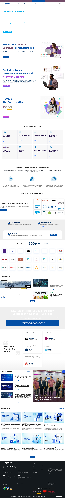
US (52, 483)
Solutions (36, 3)
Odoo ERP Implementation (24, 135)
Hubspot (51, 292)
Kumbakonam (55, 470)
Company (20, 3)
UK (52, 479)
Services (25, 3)
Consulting (31, 3)
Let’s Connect (54, 3)
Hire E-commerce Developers (40, 150)
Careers (42, 469)
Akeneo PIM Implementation (40, 135)
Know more (5, 141)
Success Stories (43, 468)
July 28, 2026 (22, 386)
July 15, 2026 (23, 395)
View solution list (11, 227)
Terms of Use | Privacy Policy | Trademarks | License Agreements (36, 496)
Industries (42, 3)
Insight (48, 3)
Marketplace (42, 466)
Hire (33, 466)
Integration (34, 465)
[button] (3, 210)
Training (34, 468)
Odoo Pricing (35, 472)
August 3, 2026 (23, 377)
